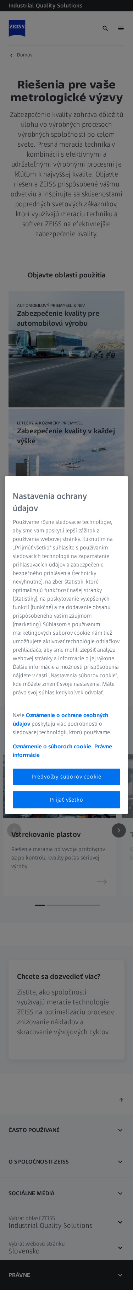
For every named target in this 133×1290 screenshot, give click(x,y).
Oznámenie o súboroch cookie (52, 746)
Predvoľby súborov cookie (66, 776)
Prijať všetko (66, 799)
